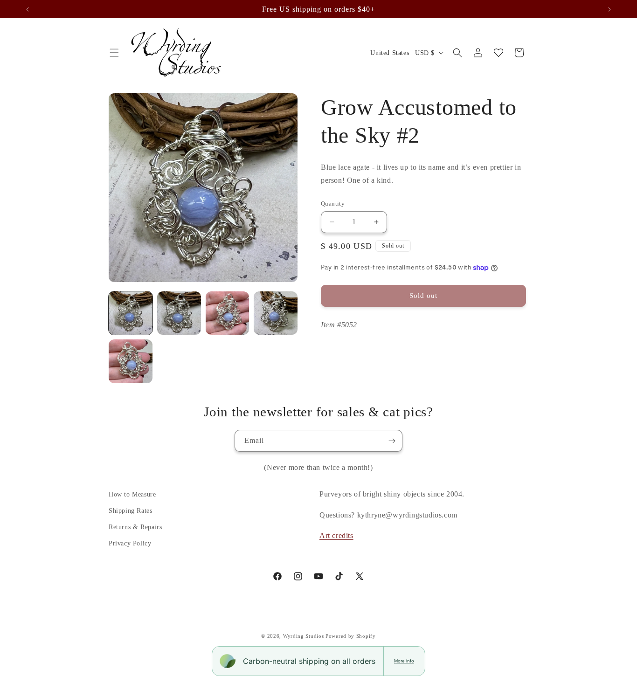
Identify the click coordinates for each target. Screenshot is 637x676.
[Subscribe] (391, 441)
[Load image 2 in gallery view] (179, 313)
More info (404, 660)
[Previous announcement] (27, 9)
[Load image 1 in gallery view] (130, 313)
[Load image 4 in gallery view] (276, 313)
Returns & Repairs (135, 527)
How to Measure (132, 494)
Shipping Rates (130, 510)
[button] (114, 52)
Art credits (336, 535)
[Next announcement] (609, 9)
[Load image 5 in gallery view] (130, 361)
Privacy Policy (130, 543)
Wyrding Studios (303, 636)
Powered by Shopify (350, 636)
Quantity (333, 203)
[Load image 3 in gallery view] (227, 313)
